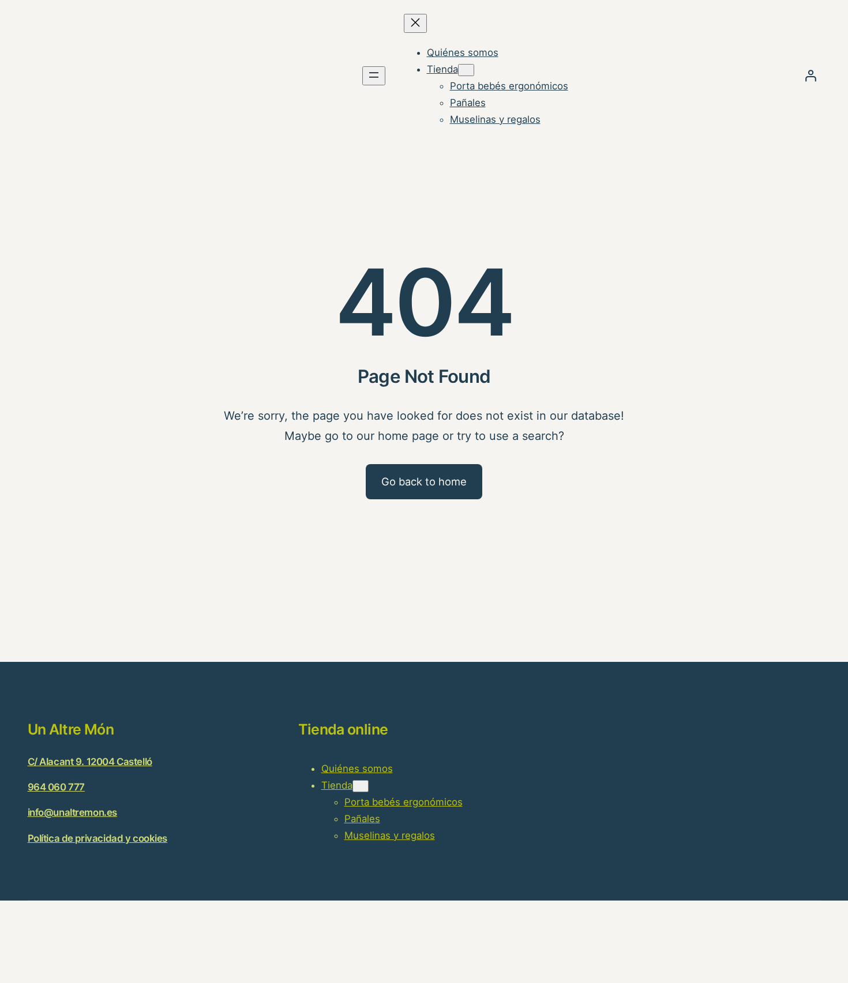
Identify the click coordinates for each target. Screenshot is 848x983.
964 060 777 (56, 787)
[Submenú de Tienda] (466, 70)
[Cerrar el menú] (415, 23)
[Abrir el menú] (373, 75)
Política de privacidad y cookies (98, 838)
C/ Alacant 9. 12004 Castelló (90, 761)
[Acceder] (810, 75)
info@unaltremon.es (72, 812)
